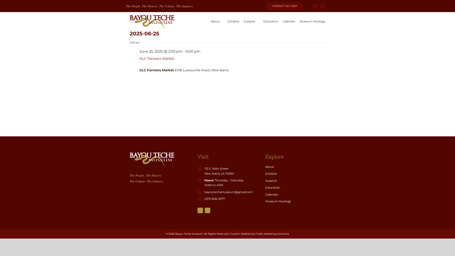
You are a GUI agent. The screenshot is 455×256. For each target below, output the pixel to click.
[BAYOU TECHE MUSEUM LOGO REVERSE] (152, 154)
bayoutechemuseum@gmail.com (228, 192)
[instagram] (322, 6)
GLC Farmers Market (156, 58)
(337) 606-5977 (215, 199)
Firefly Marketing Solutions (272, 233)
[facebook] (315, 6)
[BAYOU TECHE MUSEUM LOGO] (152, 16)
